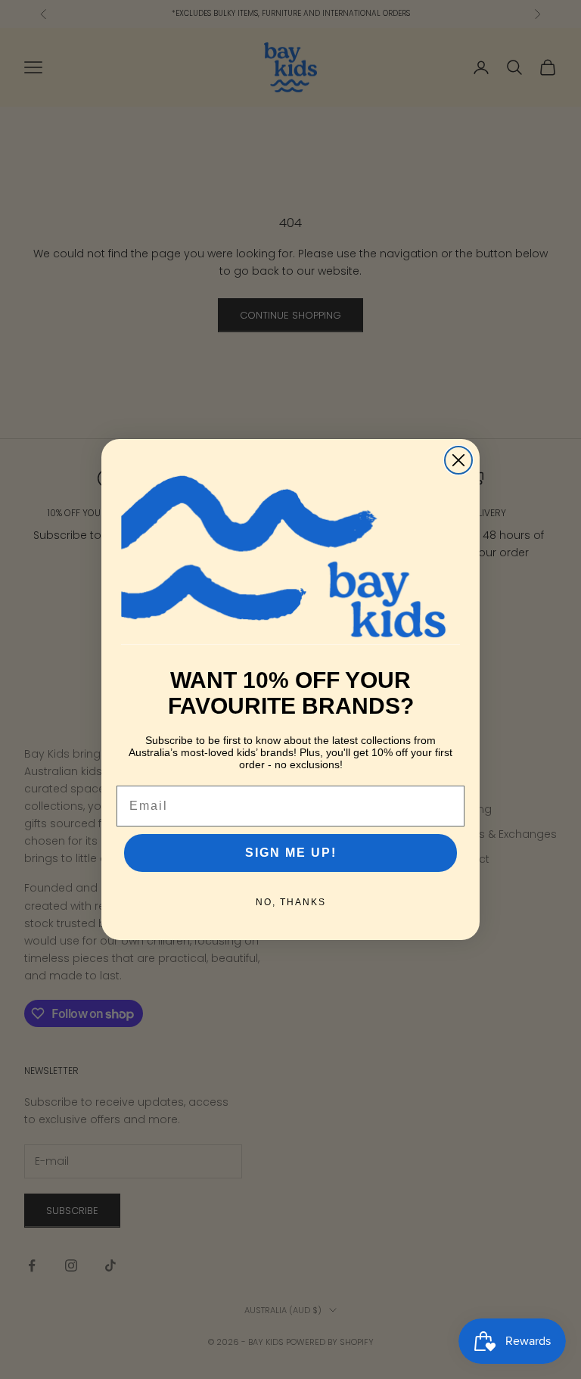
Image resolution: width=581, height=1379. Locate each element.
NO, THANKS (291, 902)
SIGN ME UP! (291, 852)
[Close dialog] (458, 460)
